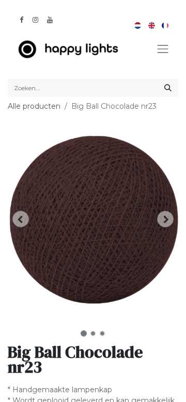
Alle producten (34, 106)
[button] (21, 219)
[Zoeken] (168, 88)
